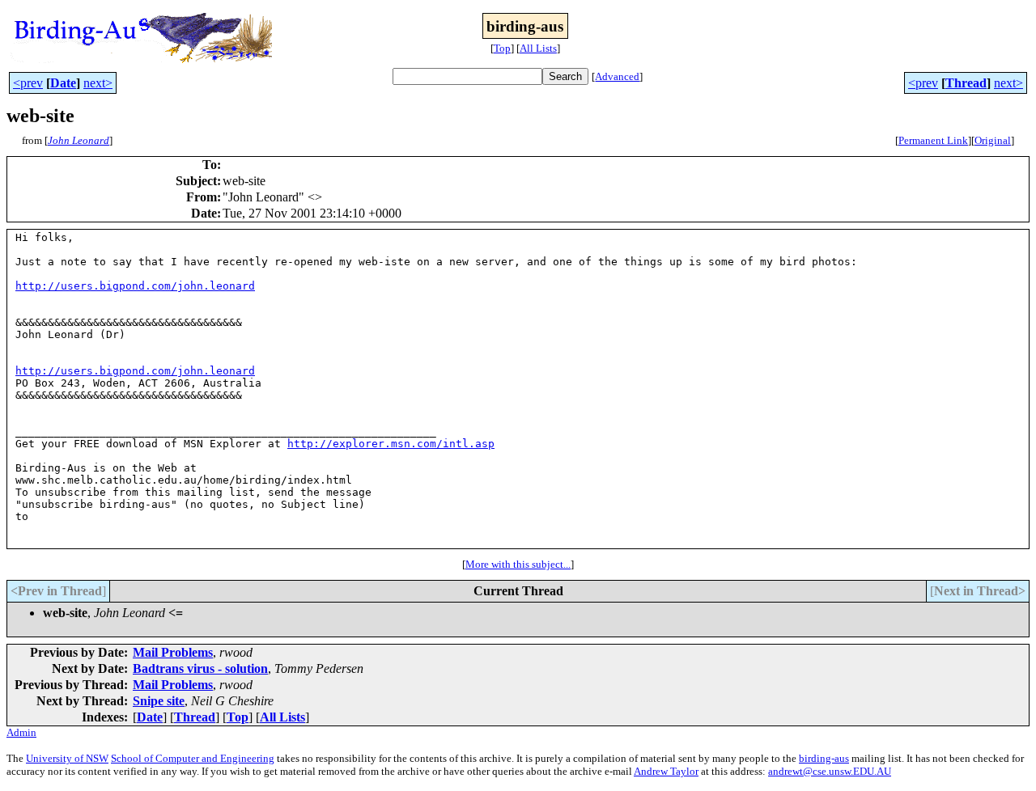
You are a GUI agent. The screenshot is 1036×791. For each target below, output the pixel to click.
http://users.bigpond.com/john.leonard (135, 286)
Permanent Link (933, 140)
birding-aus (824, 758)
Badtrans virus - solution (200, 668)
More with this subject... (518, 564)
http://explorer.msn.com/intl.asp (391, 444)
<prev (28, 83)
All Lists (538, 48)
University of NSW (67, 758)
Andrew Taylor (666, 771)
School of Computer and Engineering (192, 758)
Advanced (617, 76)
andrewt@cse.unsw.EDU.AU (829, 771)
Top (502, 48)
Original (992, 140)
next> (98, 83)
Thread (966, 83)
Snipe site (159, 701)
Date (63, 83)
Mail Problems (173, 652)
